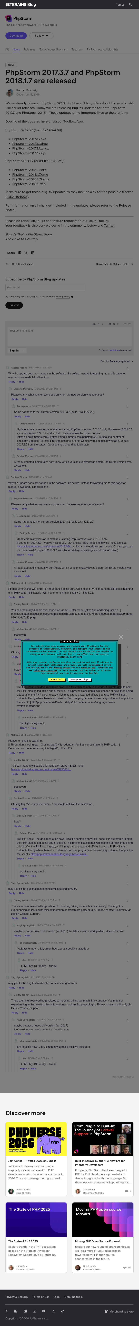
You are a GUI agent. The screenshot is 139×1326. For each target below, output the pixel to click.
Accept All (57, 679)
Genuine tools (73, 1296)
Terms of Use (88, 667)
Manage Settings (79, 679)
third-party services (45, 670)
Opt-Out (93, 673)
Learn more (76, 657)
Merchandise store (121, 1313)
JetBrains (35, 1318)
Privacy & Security (16, 1296)
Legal (56, 1296)
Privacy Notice (62, 667)
